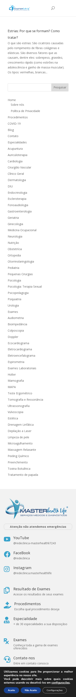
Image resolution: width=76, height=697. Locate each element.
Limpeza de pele (18, 437)
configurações (60, 683)
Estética (13, 418)
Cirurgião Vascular (19, 167)
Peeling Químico (18, 456)
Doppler (13, 337)
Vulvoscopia (15, 412)
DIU (10, 186)
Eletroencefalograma (21, 355)
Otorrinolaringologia (21, 261)
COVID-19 (14, 123)
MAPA (12, 387)
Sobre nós (17, 105)
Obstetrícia (15, 249)
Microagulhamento (20, 443)
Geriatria (13, 218)
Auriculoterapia (17, 155)
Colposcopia (16, 330)
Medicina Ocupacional (22, 230)
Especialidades (17, 142)
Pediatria (13, 268)
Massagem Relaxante (22, 450)
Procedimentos (18, 117)
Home (12, 100)
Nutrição (13, 243)
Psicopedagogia (18, 293)
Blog (11, 130)
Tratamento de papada (23, 475)
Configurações (55, 690)
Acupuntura (15, 149)
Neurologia (15, 236)
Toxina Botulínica (19, 469)
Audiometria (16, 318)
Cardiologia (15, 161)
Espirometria (16, 362)
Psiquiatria (14, 299)
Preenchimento (18, 462)
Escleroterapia (17, 199)
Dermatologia (17, 180)
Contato (13, 136)
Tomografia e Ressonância (25, 399)
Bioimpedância (17, 324)
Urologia (13, 305)
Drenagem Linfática (21, 425)
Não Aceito (31, 690)
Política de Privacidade (25, 111)
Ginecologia (15, 224)
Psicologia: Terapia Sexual (25, 286)
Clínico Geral (16, 174)
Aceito (11, 690)
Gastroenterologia (20, 211)
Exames (13, 312)
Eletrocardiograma (20, 349)
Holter (12, 374)
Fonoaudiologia (18, 205)
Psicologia (14, 280)
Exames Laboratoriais (22, 368)
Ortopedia (14, 255)
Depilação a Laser (19, 431)
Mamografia (16, 381)
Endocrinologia (17, 193)
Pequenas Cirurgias (20, 274)
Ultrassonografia (19, 406)
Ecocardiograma (18, 343)
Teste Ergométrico (20, 393)
